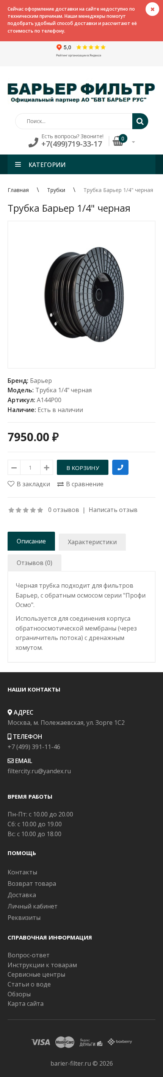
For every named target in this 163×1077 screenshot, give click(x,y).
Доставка (22, 895)
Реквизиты (24, 917)
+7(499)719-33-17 (71, 144)
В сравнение (84, 484)
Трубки (56, 190)
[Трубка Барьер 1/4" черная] (81, 294)
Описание (31, 541)
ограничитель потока (48, 638)
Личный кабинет (33, 906)
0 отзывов (63, 510)
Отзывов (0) (34, 563)
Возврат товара (32, 883)
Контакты (22, 872)
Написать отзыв (113, 510)
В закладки (33, 484)
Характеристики (92, 542)
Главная (18, 190)
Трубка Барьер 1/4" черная (118, 190)
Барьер (41, 380)
